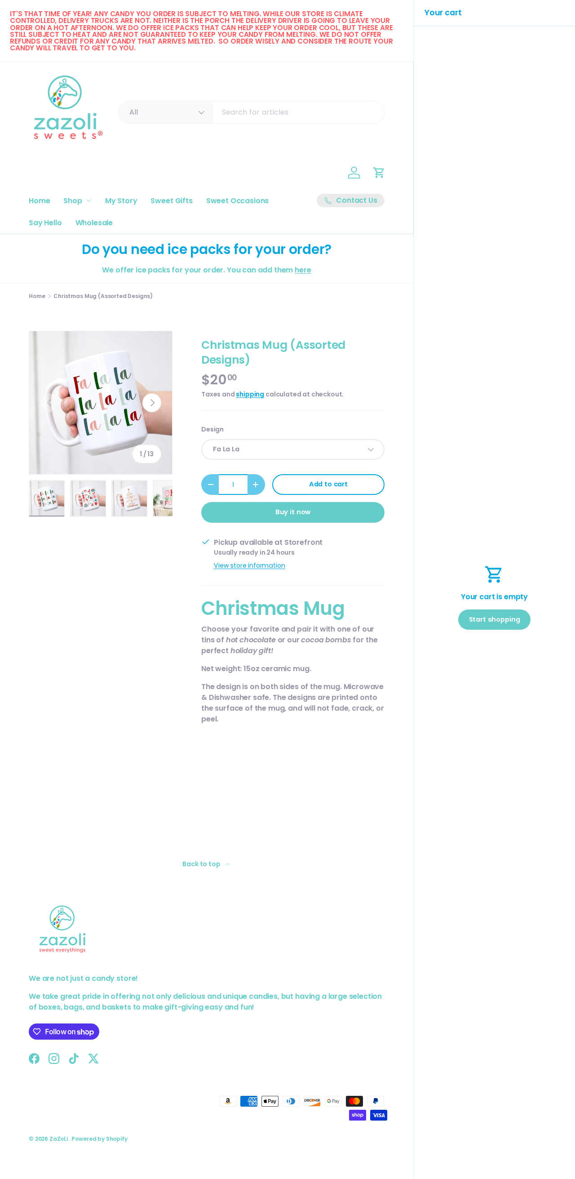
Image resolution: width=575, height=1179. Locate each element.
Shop (72, 201)
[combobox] (251, 112)
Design (212, 429)
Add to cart (328, 484)
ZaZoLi (59, 1139)
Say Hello (45, 223)
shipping (250, 394)
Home (39, 201)
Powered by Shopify (99, 1139)
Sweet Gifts (171, 201)
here (303, 270)
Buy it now (292, 511)
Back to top (201, 863)
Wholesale (94, 223)
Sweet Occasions (237, 201)
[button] (379, 172)
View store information (249, 565)
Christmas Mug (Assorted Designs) (103, 296)
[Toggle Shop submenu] (88, 200)
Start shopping (494, 619)
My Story (121, 201)
